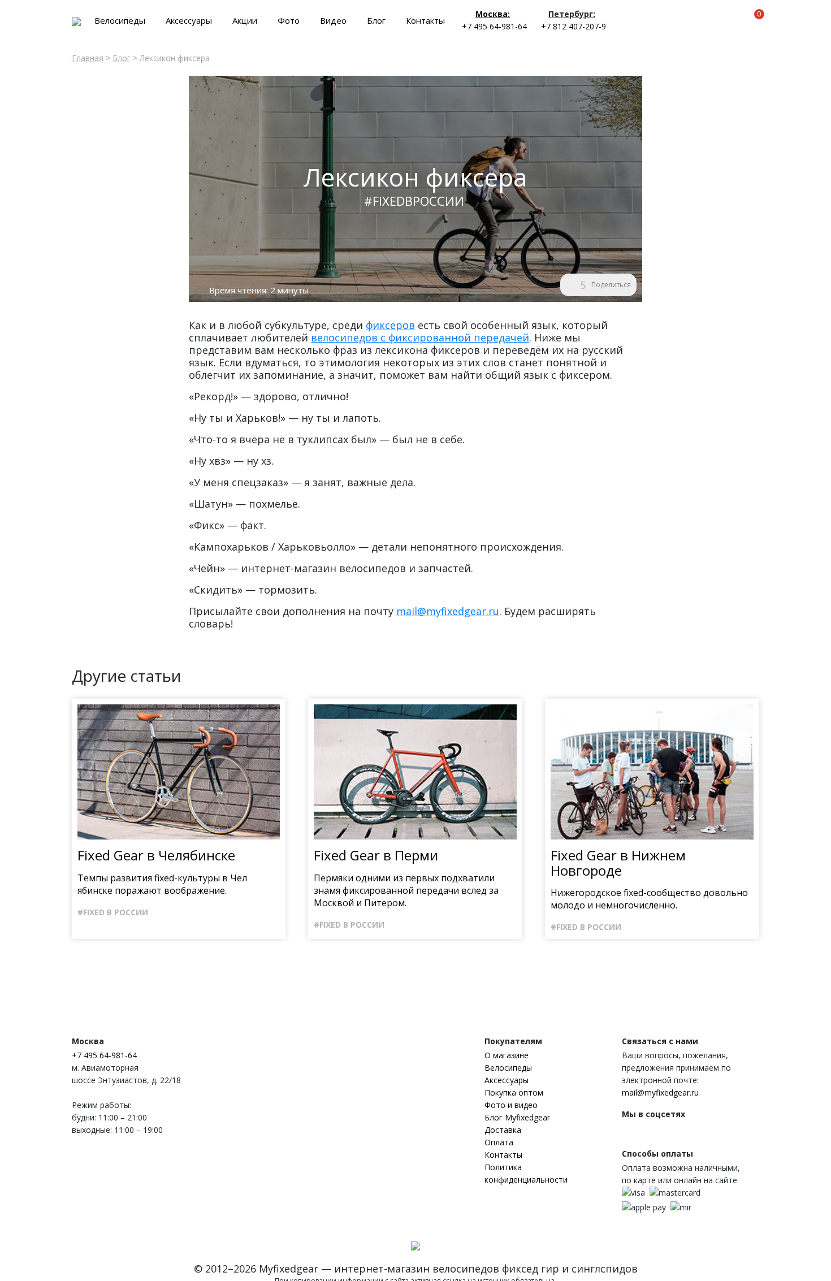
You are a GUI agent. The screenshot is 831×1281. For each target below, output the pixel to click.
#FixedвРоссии (414, 200)
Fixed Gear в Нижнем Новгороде (618, 863)
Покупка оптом (513, 1092)
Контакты (425, 20)
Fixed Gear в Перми (376, 855)
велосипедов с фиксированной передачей (420, 337)
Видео (333, 20)
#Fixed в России (112, 912)
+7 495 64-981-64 (494, 26)
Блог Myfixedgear (517, 1117)
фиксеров (390, 325)
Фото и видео (511, 1105)
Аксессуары (189, 20)
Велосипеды (119, 20)
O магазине (506, 1055)
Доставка (502, 1129)
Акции (244, 20)
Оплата (498, 1142)
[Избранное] (737, 20)
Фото (289, 20)
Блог (376, 20)
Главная (87, 58)
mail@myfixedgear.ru (447, 611)
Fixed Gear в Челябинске (156, 855)
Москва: (492, 13)
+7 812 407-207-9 (573, 26)
